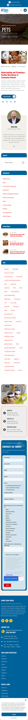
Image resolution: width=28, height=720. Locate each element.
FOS (5, 303)
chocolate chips (8, 276)
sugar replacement (9, 355)
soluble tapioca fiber (9, 348)
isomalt (13, 310)
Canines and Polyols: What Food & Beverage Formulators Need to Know (17, 252)
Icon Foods (13, 303)
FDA (14, 288)
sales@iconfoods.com (15, 5)
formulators (17, 299)
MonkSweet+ (8, 325)
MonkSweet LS (8, 333)
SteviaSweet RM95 (9, 351)
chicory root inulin (9, 273)
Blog (9, 37)
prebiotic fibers (8, 344)
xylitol (20, 370)
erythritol (6, 288)
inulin (5, 310)
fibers (5, 291)
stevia (21, 348)
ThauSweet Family (9, 370)
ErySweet (13, 284)
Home (3, 37)
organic (18, 333)
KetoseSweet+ (8, 314)
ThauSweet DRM (9, 366)
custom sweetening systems (12, 280)
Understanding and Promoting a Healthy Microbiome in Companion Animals (13, 75)
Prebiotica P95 (8, 340)
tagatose (16, 359)
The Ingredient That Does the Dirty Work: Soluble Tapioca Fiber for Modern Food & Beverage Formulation (17, 243)
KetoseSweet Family (10, 318)
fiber (20, 288)
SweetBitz (7, 359)
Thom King (7, 66)
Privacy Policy (14, 718)
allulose (6, 269)
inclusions (6, 306)
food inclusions (15, 291)
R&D (17, 344)
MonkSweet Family (9, 329)
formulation (7, 299)
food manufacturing (9, 295)
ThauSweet (16, 363)
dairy (5, 284)
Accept (14, 714)
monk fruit (18, 321)
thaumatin (7, 363)
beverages (15, 269)
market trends (8, 321)
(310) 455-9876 (16, 2)
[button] (25, 700)
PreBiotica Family (9, 336)
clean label (19, 276)
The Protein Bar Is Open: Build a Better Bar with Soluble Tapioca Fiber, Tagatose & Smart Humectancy (17, 235)
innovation (16, 306)
